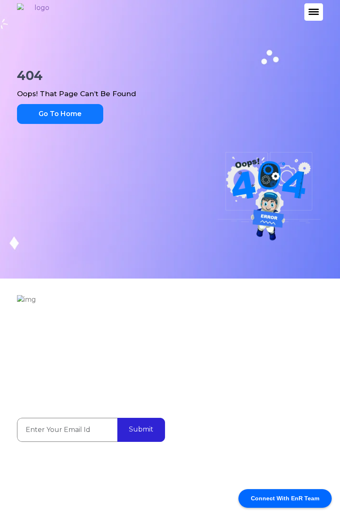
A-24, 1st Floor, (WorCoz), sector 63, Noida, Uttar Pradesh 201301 (90, 339)
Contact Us (192, 373)
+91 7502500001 (50, 358)
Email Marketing (200, 345)
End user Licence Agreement (194, 484)
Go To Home (60, 114)
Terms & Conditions (283, 379)
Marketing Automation (194, 327)
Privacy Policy (274, 365)
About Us (267, 323)
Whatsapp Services (205, 359)
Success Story (274, 351)
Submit (141, 429)
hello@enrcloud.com (127, 358)
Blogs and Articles (281, 337)
